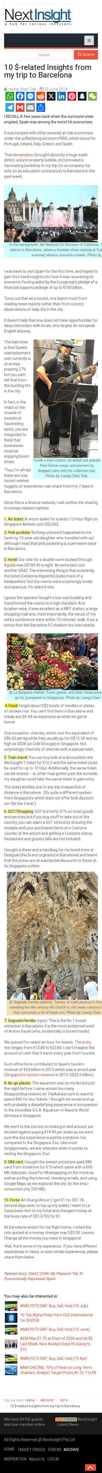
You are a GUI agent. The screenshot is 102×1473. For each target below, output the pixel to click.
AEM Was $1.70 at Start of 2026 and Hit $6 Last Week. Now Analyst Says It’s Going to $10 (56, 1344)
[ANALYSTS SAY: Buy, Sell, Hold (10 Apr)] (11, 1358)
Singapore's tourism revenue (30, 1075)
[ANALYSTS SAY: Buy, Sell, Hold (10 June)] (11, 1329)
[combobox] (55, 54)
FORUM (54, 1450)
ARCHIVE (47, 1400)
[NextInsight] (38, 16)
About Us (37, 1459)
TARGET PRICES (31, 1450)
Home (30, 1400)
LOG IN (53, 1459)
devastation (23, 155)
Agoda (10, 565)
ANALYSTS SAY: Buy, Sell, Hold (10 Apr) (53, 1358)
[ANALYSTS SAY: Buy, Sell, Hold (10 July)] (11, 1306)
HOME (9, 1449)
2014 (64, 1400)
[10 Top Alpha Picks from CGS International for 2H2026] (11, 1317)
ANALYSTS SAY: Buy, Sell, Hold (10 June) (55, 1329)
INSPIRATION (15, 1459)
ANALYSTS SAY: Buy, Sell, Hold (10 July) (54, 1306)
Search (87, 54)
